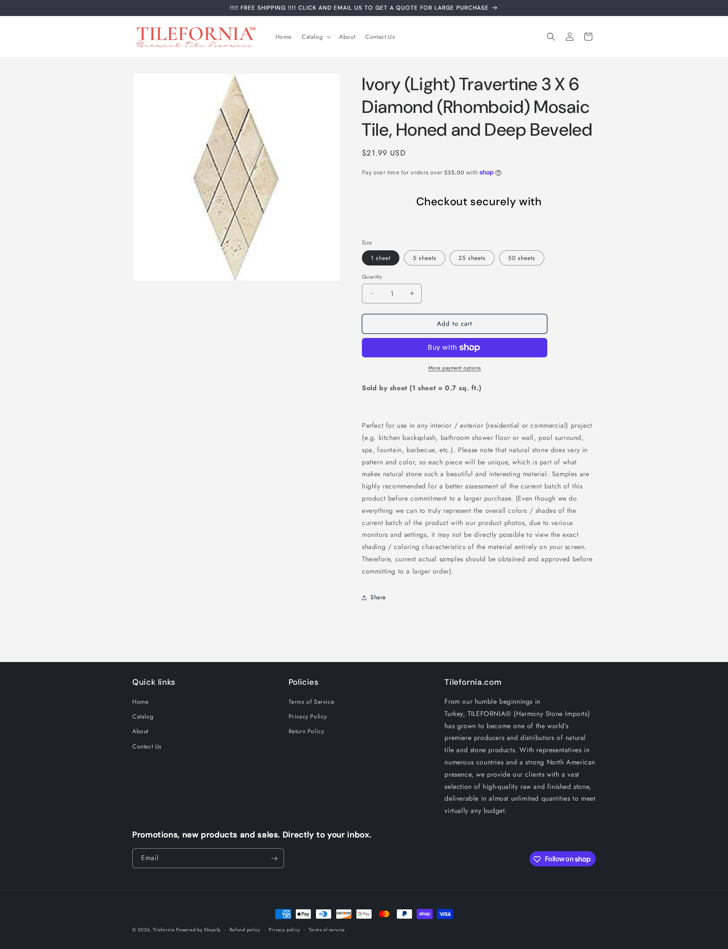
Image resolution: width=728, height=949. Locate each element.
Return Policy (306, 731)
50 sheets (521, 258)
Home (140, 701)
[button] (315, 37)
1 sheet (381, 258)
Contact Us (147, 746)
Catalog (142, 717)
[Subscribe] (274, 859)
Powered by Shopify (198, 929)
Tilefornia (163, 929)
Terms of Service (312, 701)
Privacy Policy (308, 717)
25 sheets (472, 258)
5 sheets (424, 258)
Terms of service (327, 929)
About (140, 731)
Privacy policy (284, 929)
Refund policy (245, 929)
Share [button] (378, 597)
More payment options (454, 368)
